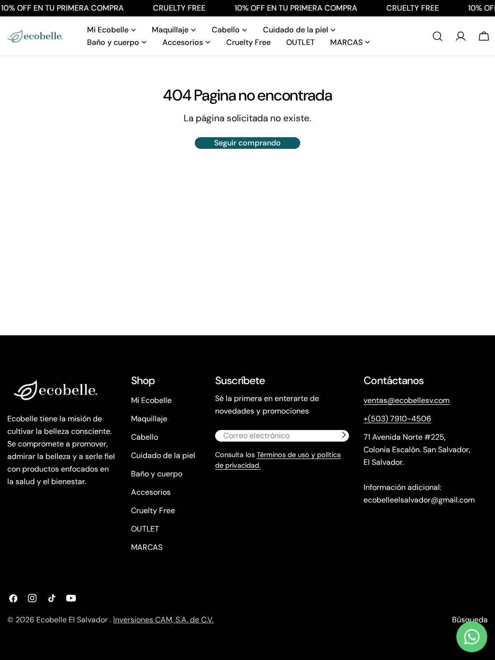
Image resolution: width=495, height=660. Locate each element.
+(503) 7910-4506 (397, 419)
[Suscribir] (343, 434)
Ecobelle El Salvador (73, 620)
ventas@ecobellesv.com (407, 400)
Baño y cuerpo (156, 474)
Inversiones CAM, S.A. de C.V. (163, 620)
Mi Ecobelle (151, 400)
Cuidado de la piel (163, 455)
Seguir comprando (247, 143)
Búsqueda (470, 620)
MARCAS (146, 547)
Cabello (144, 437)
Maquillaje (149, 419)
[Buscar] (437, 36)
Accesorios (151, 492)
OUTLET (145, 529)
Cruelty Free (153, 510)
